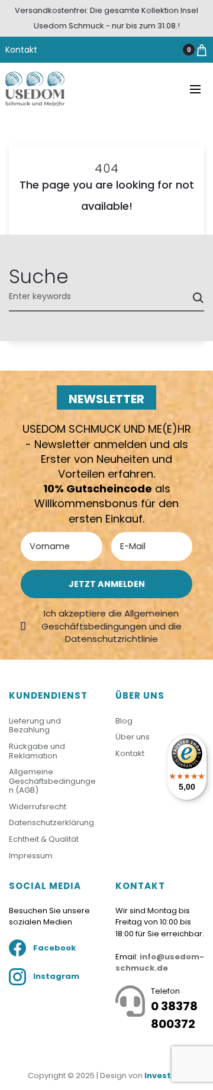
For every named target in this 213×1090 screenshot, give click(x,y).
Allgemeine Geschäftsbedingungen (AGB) (52, 781)
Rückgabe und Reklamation (37, 751)
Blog (124, 720)
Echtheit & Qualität (44, 839)
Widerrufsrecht (37, 806)
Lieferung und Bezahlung (35, 725)
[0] (202, 49)
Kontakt (21, 50)
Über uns (132, 736)
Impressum (31, 855)
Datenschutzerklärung (51, 822)
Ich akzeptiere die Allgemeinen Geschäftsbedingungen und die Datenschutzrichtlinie (111, 626)
